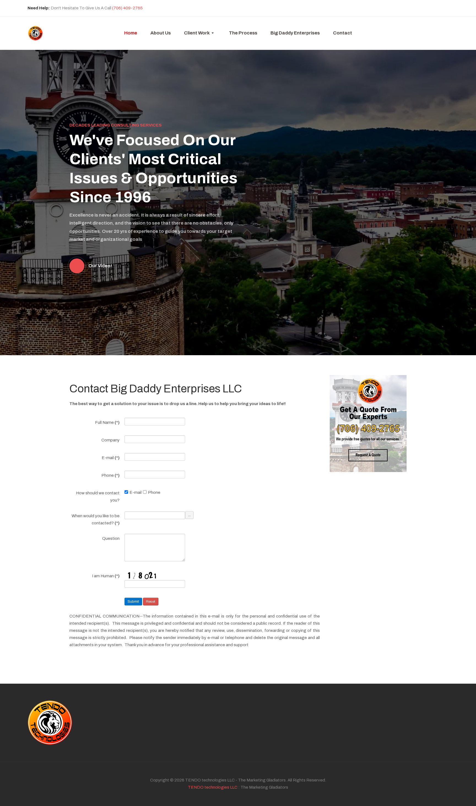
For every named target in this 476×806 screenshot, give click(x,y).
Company (110, 440)
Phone (110, 475)
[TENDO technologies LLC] (35, 33)
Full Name (107, 422)
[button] (199, 33)
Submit (133, 601)
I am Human (106, 576)
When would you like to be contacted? (96, 519)
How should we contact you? (98, 496)
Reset (150, 601)
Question (111, 538)
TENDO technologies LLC (212, 787)
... (189, 515)
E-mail (111, 457)
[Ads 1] (368, 423)
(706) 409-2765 (127, 8)
